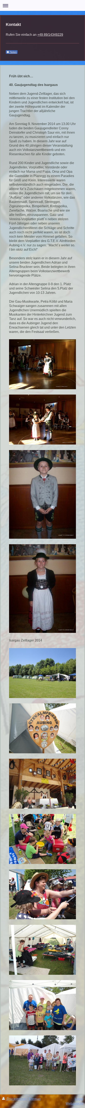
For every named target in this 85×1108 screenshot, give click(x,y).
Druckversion (16, 1099)
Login (79, 1099)
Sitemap (34, 1099)
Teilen (13, 52)
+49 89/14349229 (50, 34)
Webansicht (74, 1103)
